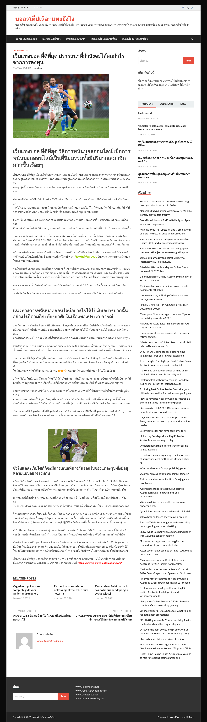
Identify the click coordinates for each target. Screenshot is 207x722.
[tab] (147, 104)
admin (39, 68)
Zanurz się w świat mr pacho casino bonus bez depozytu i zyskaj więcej (112, 590)
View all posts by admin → (50, 640)
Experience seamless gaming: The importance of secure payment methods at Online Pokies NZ (165, 458)
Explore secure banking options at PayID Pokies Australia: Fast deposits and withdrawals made (162, 591)
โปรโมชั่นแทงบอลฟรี (26, 39)
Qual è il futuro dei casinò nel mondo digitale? (165, 511)
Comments (167, 103)
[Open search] (192, 39)
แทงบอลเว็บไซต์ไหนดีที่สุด (104, 39)
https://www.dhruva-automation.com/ (100, 562)
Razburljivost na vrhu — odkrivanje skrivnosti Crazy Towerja (71, 590)
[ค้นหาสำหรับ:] (166, 60)
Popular (147, 103)
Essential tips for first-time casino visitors (163, 430)
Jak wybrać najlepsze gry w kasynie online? (163, 516)
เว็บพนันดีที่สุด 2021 (86, 256)
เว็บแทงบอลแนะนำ (75, 39)
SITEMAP (38, 7)
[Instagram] (192, 8)
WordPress (175, 717)
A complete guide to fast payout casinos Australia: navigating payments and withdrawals (162, 492)
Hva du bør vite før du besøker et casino (162, 638)
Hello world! (145, 113)
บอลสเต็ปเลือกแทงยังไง (44, 19)
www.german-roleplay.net (90, 698)
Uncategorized (20, 50)
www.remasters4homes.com (91, 690)
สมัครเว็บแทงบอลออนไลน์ (135, 39)
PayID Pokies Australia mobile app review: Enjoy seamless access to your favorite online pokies (165, 421)
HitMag (190, 717)
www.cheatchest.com (87, 694)
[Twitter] (188, 8)
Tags (183, 103)
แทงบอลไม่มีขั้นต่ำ (51, 39)
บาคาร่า (62, 370)
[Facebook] (183, 8)
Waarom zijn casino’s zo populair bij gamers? (164, 468)
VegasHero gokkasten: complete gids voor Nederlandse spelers (27, 590)
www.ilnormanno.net (87, 686)
